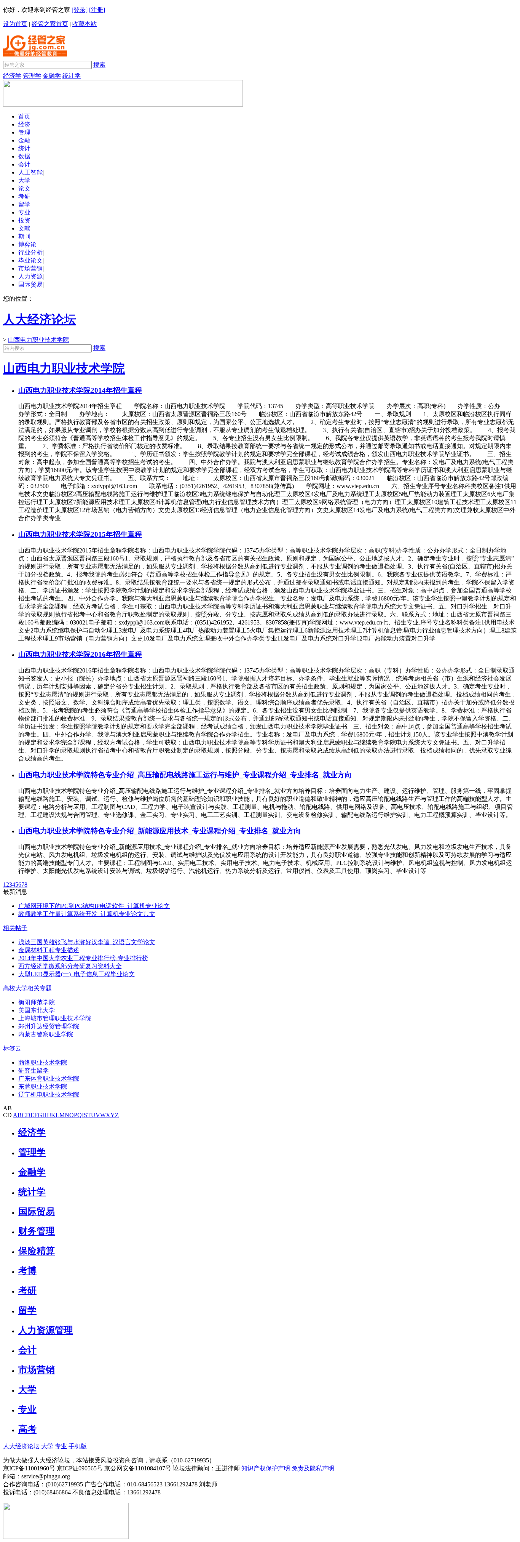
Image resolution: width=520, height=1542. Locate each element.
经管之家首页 (50, 24)
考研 (24, 196)
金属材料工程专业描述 (48, 950)
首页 (24, 116)
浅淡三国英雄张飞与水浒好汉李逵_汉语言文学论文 (86, 942)
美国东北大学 (36, 1010)
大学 (24, 180)
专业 (24, 212)
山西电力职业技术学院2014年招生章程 (80, 390)
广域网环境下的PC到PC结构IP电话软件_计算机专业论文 (94, 906)
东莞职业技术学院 (42, 1086)
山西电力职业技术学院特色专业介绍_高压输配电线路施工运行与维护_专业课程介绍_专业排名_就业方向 (185, 775)
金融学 (52, 75)
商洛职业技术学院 (42, 1062)
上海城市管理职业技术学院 (54, 1018)
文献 (24, 228)
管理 (24, 132)
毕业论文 (30, 260)
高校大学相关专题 (27, 988)
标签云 (12, 1048)
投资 (24, 220)
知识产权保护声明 (265, 1468)
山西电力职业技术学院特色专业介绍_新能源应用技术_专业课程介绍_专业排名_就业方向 (159, 831)
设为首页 (15, 24)
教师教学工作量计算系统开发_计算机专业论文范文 (86, 914)
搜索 (99, 64)
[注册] (97, 9)
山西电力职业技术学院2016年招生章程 (80, 654)
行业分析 (30, 252)
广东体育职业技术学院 (48, 1078)
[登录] (80, 9)
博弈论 (27, 244)
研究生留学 (33, 1070)
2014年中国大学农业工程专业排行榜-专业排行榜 (83, 958)
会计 (24, 164)
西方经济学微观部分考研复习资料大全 (70, 966)
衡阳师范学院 (36, 1002)
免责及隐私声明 (313, 1468)
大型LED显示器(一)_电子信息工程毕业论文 (76, 974)
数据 (24, 156)
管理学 (32, 75)
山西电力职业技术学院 (38, 339)
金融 (24, 140)
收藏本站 (84, 24)
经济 (24, 124)
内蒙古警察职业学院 (45, 1034)
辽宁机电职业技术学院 (48, 1094)
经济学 (12, 75)
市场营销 (30, 268)
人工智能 (30, 172)
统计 (24, 148)
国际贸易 (30, 284)
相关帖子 (15, 928)
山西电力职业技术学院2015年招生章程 (80, 534)
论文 (24, 188)
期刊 (24, 236)
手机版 (78, 1446)
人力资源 (30, 276)
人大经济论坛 (21, 1446)
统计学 (71, 75)
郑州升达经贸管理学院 (48, 1026)
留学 (24, 204)
